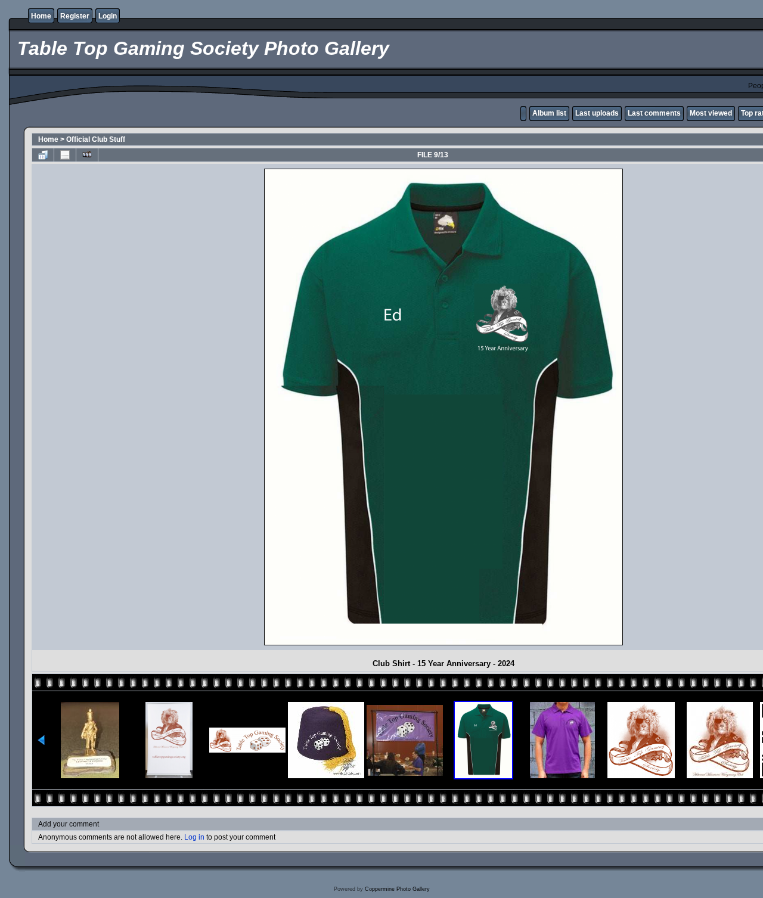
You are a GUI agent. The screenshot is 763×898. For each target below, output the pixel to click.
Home (41, 16)
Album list (549, 113)
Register (74, 16)
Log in (194, 837)
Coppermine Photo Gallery (397, 889)
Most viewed (711, 113)
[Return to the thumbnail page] (43, 154)
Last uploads (597, 113)
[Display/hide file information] (65, 154)
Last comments (654, 113)
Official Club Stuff (95, 139)
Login (107, 16)
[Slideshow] (87, 154)
